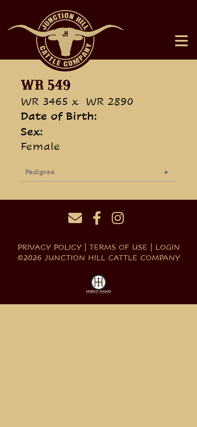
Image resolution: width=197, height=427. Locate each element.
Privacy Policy (49, 247)
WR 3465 (44, 101)
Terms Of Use (118, 247)
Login (167, 247)
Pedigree (40, 172)
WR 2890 (109, 101)
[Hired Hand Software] (98, 285)
